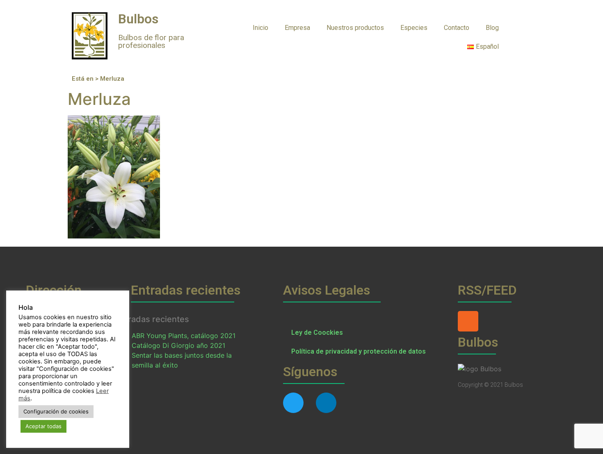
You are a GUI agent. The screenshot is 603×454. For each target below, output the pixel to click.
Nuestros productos (355, 28)
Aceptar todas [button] (43, 426)
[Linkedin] (326, 403)
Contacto (456, 28)
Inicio (260, 28)
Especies (413, 28)
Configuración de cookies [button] (56, 411)
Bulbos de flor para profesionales (151, 41)
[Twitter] (293, 403)
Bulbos (138, 19)
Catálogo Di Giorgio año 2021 (178, 345)
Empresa (297, 28)
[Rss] (468, 321)
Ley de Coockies (317, 332)
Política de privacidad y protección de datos (358, 351)
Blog (492, 28)
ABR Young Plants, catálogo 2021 (183, 335)
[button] (523, 27)
